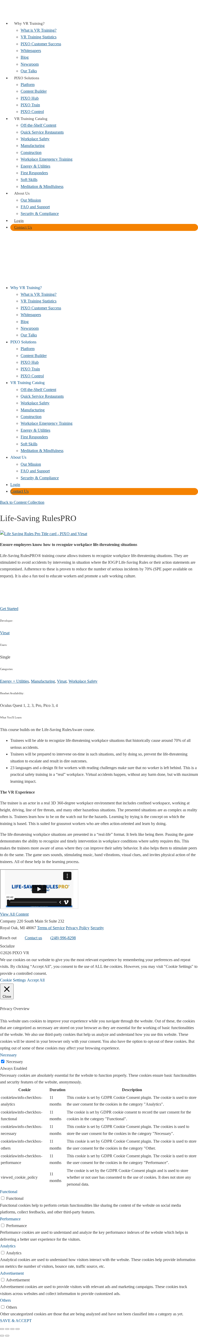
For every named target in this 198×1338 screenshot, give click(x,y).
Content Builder (34, 91)
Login (19, 221)
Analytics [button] (7, 1246)
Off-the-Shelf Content (38, 125)
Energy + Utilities (14, 681)
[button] (3, 239)
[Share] (12, 1329)
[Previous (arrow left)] (2, 1335)
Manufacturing (33, 145)
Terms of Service (51, 928)
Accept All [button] (36, 980)
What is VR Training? (38, 30)
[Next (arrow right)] (7, 1335)
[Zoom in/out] (2, 1329)
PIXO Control (32, 111)
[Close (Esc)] (17, 1329)
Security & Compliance (40, 213)
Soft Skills (29, 179)
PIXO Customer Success (41, 44)
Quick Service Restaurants (42, 132)
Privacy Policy (77, 928)
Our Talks (29, 71)
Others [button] (5, 1300)
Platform (28, 84)
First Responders (34, 173)
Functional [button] (8, 1191)
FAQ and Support (35, 207)
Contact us (33, 938)
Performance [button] (10, 1219)
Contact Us (23, 227)
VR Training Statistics (38, 37)
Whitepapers (31, 50)
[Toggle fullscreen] (7, 1329)
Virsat (5, 633)
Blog (25, 57)
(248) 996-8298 (63, 938)
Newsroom (30, 64)
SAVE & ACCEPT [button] (16, 1320)
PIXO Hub (30, 98)
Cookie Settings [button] (13, 980)
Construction (31, 152)
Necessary (14, 1061)
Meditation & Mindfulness (42, 186)
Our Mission (31, 200)
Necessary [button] (8, 1055)
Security (97, 928)
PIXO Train (30, 105)
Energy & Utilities (35, 166)
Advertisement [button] (12, 1273)
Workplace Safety (35, 139)
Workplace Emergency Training (46, 159)
